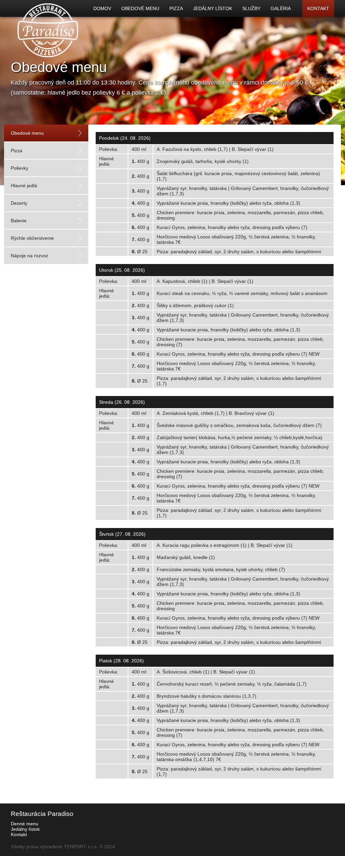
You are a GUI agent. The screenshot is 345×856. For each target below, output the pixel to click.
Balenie (19, 220)
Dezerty (19, 203)
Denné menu (24, 823)
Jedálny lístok (212, 8)
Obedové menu (140, 8)
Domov (102, 8)
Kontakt (318, 8)
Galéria (281, 8)
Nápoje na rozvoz (29, 255)
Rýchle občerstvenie (32, 238)
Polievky (19, 168)
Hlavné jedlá (24, 185)
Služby (251, 8)
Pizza (176, 8)
